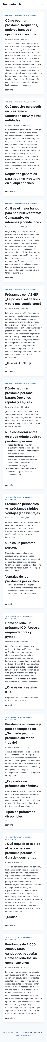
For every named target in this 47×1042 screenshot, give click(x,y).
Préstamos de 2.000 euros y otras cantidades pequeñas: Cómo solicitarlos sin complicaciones (21, 953)
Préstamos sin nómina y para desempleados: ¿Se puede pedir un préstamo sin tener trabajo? (23, 733)
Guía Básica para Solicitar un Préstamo (21, 16)
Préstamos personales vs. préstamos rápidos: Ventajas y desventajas (22, 508)
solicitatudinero (13, 39)
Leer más (10, 90)
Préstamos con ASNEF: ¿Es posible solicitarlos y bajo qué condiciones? (23, 299)
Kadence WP (25, 1035)
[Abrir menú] (42, 4)
